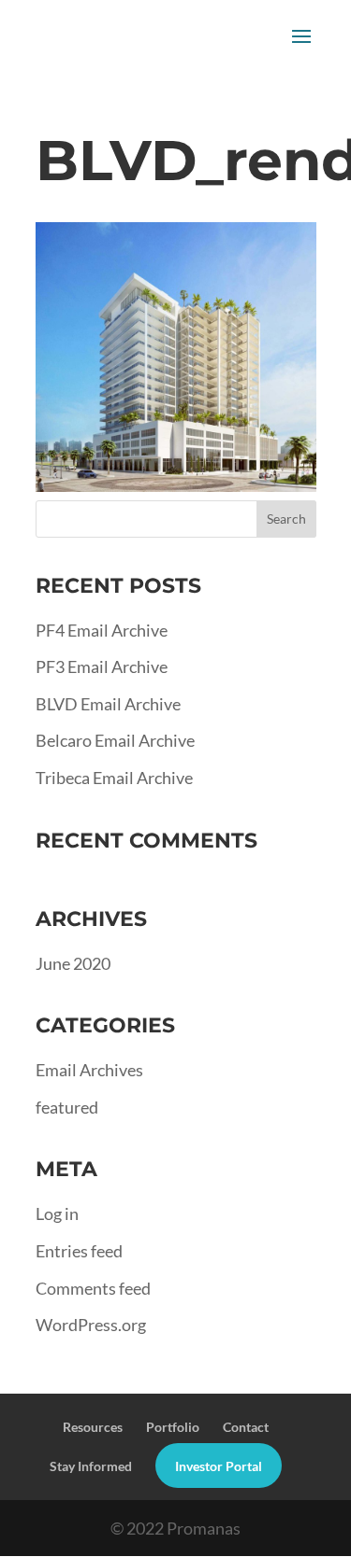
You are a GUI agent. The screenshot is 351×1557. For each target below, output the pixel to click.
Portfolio (172, 1427)
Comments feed (93, 1288)
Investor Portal (218, 1466)
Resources (93, 1427)
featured (67, 1107)
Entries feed (79, 1251)
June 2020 (73, 963)
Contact (246, 1427)
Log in (57, 1213)
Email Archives (89, 1069)
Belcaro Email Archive (115, 740)
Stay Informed (91, 1466)
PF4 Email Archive (102, 630)
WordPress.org (91, 1324)
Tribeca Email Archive (114, 777)
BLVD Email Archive (108, 704)
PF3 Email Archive (102, 666)
